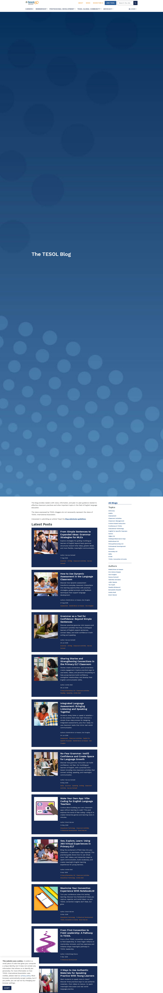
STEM (110, 556)
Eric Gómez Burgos (114, 572)
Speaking (69, 693)
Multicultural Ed (113, 541)
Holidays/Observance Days (116, 539)
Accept (7, 988)
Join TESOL (110, 3)
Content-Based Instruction (116, 523)
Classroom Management (116, 521)
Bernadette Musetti (114, 590)
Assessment (64, 606)
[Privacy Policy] (20, 976)
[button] (135, 3)
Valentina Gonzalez (114, 579)
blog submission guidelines (75, 519)
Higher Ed (111, 536)
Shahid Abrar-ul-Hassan (76, 606)
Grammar (63, 561)
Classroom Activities (79, 561)
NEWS (88, 3)
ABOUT (80, 3)
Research (111, 549)
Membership (41, 9)
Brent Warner (82, 830)
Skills (62, 785)
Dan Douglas (89, 606)
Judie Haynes (112, 582)
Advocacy (107, 9)
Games (110, 533)
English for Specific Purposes (117, 531)
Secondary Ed (112, 551)
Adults (110, 513)
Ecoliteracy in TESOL (115, 526)
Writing (70, 561)
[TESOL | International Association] (49, 3)
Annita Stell (77, 693)
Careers (29, 9)
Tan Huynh (111, 585)
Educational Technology (67, 828)
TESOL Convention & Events (69, 920)
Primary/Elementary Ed (67, 690)
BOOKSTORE (97, 3)
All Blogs (113, 503)
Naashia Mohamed (114, 587)
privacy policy (26, 976)
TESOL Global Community (88, 9)
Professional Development (61, 9)
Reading (62, 693)
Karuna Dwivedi (72, 788)
